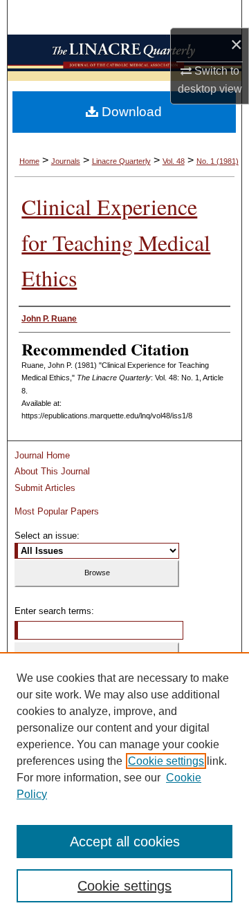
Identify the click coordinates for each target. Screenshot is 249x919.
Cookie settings (166, 761)
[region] (124, 785)
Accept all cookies (125, 841)
